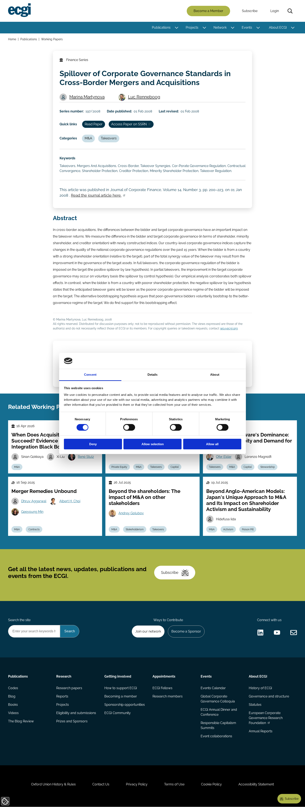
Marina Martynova (87, 96)
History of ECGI (260, 688)
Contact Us (100, 784)
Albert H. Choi (69, 501)
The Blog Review (21, 721)
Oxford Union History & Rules (53, 784)
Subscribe (249, 11)
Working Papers (52, 39)
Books (13, 705)
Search (290, 11)
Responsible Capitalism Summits (218, 725)
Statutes (255, 705)
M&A (88, 138)
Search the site (19, 620)
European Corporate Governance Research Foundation (266, 718)
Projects (192, 27)
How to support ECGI (120, 688)
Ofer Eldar (224, 457)
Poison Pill (248, 529)
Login (274, 11)
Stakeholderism (135, 529)
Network (220, 27)
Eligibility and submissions (76, 713)
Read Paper (93, 124)
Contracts (34, 529)
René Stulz (86, 457)
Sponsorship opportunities (124, 705)
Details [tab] (153, 374)
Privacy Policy (137, 784)
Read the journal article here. (96, 195)
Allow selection (153, 444)
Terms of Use (174, 784)
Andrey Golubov (131, 513)
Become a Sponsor (186, 631)
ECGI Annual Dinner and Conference (219, 712)
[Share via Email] (293, 632)
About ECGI (278, 27)
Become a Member (208, 11)
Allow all (212, 444)
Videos (13, 713)
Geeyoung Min (32, 512)
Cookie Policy (211, 784)
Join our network (148, 631)
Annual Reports (260, 731)
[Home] (19, 10)
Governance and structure (269, 696)
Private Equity (119, 467)
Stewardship (267, 467)
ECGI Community (117, 713)
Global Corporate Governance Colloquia (218, 698)
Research (63, 676)
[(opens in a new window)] (260, 632)
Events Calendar (213, 688)
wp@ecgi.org (229, 328)
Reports (62, 696)
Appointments (163, 676)
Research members (167, 696)
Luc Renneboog (144, 96)
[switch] (129, 427)
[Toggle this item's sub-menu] (176, 27)
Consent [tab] (90, 374)
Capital (175, 467)
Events (247, 27)
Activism (228, 529)
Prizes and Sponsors (72, 721)
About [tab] (214, 374)
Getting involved (117, 676)
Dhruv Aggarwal (33, 501)
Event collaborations (216, 736)
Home (12, 39)
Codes (13, 688)
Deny (93, 444)
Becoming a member (120, 696)
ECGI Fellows (162, 688)
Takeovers (109, 138)
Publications (161, 27)
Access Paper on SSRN (129, 124)
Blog (11, 696)
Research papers (69, 688)
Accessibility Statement (256, 784)
